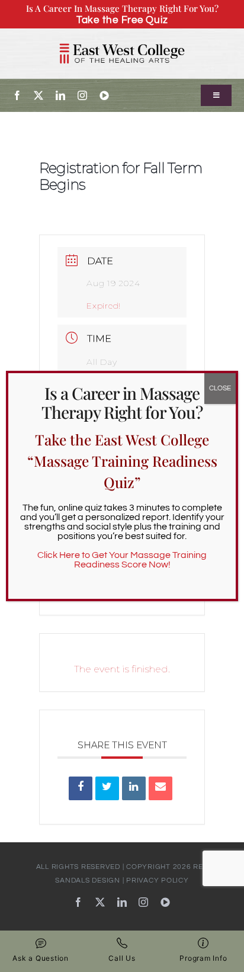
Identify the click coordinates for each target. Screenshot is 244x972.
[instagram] (83, 95)
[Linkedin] (134, 788)
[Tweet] (107, 788)
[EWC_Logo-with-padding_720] (122, 38)
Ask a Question (40, 958)
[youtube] (104, 95)
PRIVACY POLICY (157, 880)
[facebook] (17, 95)
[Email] (160, 788)
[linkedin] (61, 95)
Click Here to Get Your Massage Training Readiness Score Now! (122, 559)
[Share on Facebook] (80, 788)
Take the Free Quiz (122, 20)
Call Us (121, 958)
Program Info (203, 958)
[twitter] (39, 95)
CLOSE (220, 388)
